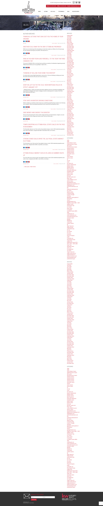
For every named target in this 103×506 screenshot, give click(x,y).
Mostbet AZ (69, 220)
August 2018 (69, 68)
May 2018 (69, 72)
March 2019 (69, 58)
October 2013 (70, 125)
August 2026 (69, 35)
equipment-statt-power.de (72, 189)
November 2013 (70, 124)
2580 (68, 141)
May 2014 (69, 120)
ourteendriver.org (70, 228)
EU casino (69, 190)
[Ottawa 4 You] (28, 7)
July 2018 (69, 69)
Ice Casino (69, 206)
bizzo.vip (69, 175)
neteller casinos (70, 223)
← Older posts (26, 166)
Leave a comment (54, 43)
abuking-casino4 (70, 151)
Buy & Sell (53, 11)
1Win (68, 140)
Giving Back (69, 198)
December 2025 (70, 46)
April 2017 (69, 81)
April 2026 (69, 40)
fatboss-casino (70, 191)
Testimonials (61, 11)
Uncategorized (70, 249)
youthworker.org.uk (71, 258)
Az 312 (68, 160)
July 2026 (69, 36)
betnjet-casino (70, 174)
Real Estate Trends (25, 135)
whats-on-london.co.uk (72, 256)
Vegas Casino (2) (70, 251)
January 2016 (70, 102)
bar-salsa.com (70, 163)
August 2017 (69, 76)
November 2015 (70, 105)
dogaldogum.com (70, 185)
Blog (68, 11)
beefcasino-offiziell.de (71, 170)
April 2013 (69, 129)
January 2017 (70, 85)
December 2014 (70, 114)
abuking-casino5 (70, 152)
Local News (24, 55)
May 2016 (69, 96)
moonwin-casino (70, 217)
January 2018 (70, 73)
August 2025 (69, 51)
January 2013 (70, 133)
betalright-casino (70, 171)
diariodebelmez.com (71, 182)
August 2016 (69, 92)
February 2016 (70, 100)
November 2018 (70, 64)
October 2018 (70, 65)
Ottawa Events (25, 69)
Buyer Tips (24, 43)
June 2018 (69, 70)
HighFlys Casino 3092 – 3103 (73, 202)
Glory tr (68, 200)
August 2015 (69, 109)
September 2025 (70, 50)
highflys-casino (70, 204)
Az (67, 159)
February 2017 (70, 84)
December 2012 (70, 135)
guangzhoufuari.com (71, 201)
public (68, 236)
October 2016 (70, 90)
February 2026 (70, 43)
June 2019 (69, 55)
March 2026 (69, 42)
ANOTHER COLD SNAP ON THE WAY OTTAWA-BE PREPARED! (42, 47)
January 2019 (70, 61)
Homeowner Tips (70, 205)
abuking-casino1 (70, 148)
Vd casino (69, 250)
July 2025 (69, 53)
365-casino (69, 145)
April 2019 (69, 57)
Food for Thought (70, 194)
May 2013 (69, 128)
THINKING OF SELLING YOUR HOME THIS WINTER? (39, 73)
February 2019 (70, 60)
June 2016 (69, 95)
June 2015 (69, 111)
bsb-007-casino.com (71, 176)
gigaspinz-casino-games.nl (72, 197)
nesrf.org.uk (69, 221)
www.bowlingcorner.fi (71, 257)
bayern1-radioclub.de (71, 164)
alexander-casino (70, 153)
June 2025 (69, 54)
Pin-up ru (69, 232)
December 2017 (70, 75)
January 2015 (70, 113)
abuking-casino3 (70, 149)
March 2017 (69, 83)
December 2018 (70, 62)
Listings (46, 11)
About (39, 11)
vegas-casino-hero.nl (71, 253)
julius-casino (69, 208)
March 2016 (69, 99)
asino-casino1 (70, 156)
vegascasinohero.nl (71, 254)
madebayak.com (70, 213)
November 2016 (70, 88)
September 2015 (70, 107)
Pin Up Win (69, 231)
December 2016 (70, 87)
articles (68, 155)
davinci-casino (70, 181)
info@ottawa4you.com (75, 6)
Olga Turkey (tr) (70, 226)
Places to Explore (70, 235)
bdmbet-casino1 (70, 167)
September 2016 (70, 91)
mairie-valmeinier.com (71, 215)
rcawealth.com (70, 238)
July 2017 (69, 77)
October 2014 (70, 117)
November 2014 (70, 115)
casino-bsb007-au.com (72, 179)
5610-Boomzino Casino (72, 147)
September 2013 (70, 126)
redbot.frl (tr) (69, 241)
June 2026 (69, 38)
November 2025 (70, 47)
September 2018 (70, 66)
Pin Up (68, 230)
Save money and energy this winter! (36, 112)
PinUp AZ (69, 234)
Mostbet (68, 219)
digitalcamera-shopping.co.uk (73, 183)
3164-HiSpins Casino (71, 142)
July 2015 (69, 110)
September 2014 (70, 118)
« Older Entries (32, 166)
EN (67, 187)
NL (67, 224)
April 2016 (69, 98)
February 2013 (70, 132)
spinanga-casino (70, 246)
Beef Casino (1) (70, 168)
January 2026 (70, 45)
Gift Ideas (69, 196)
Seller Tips (24, 81)
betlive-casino (70, 172)
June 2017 (69, 79)
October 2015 (70, 106)
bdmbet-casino (70, 166)
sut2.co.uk (69, 247)
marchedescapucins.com (72, 216)
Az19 (68, 161)
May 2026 (69, 39)
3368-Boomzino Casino (72, 144)
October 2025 (70, 49)
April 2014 (69, 121)
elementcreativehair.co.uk (72, 186)
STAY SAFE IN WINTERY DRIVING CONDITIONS (37, 100)
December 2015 (70, 103)
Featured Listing (70, 193)
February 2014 (70, 122)
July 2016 (69, 94)
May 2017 (69, 80)
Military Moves (75, 11)
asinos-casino (70, 157)
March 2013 (69, 130)
